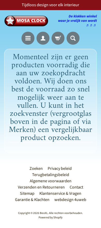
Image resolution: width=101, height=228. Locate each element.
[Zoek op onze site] (73, 38)
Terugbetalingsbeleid (50, 175)
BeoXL (44, 213)
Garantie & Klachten (32, 200)
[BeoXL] (27, 21)
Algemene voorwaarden (50, 181)
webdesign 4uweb (70, 200)
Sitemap (27, 193)
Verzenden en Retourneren (41, 187)
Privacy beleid (60, 168)
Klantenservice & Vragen (60, 193)
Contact (76, 187)
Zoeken (36, 168)
